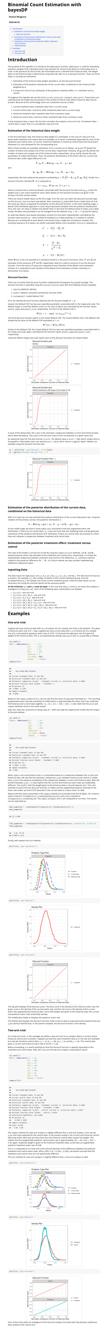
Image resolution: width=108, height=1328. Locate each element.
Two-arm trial (19, 53)
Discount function (23, 34)
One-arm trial (19, 51)
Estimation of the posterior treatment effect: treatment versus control (36, 42)
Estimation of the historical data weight (29, 31)
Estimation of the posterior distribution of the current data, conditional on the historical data (37, 38)
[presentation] (57, 81)
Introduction (18, 28)
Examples (16, 48)
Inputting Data (20, 45)
